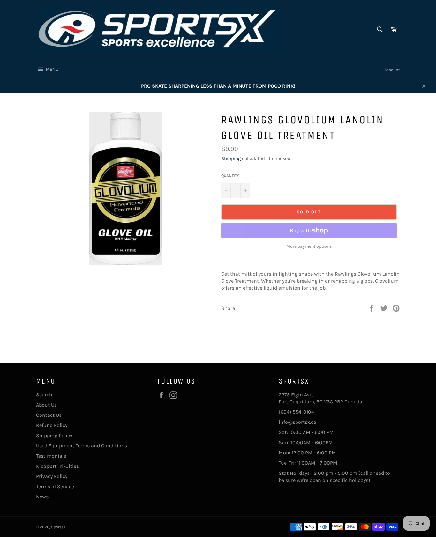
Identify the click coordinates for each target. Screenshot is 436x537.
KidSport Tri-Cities (57, 466)
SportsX (58, 527)
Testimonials (51, 456)
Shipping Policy (54, 435)
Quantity (230, 175)
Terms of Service (55, 486)
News (42, 497)
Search (44, 395)
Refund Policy (51, 425)
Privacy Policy (51, 476)
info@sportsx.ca (297, 422)
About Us (46, 405)
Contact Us (49, 415)
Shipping (231, 158)
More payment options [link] (309, 246)
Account (392, 69)
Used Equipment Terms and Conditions (81, 446)
